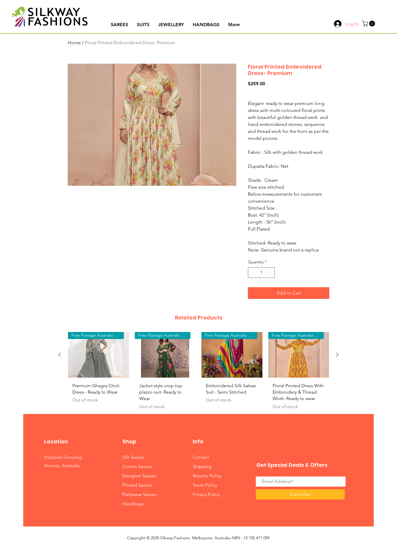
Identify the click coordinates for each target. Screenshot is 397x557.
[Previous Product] (59, 354)
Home (74, 42)
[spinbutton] (261, 272)
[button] (369, 23)
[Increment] (270, 272)
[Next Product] (337, 354)
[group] (198, 373)
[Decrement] (252, 272)
